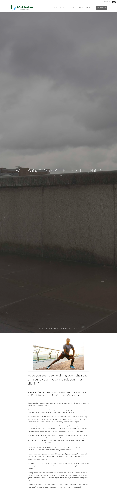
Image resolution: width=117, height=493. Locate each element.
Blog (81, 8)
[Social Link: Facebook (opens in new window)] (113, 2)
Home (54, 8)
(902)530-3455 (105, 1)
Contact (90, 8)
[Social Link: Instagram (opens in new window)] (115, 2)
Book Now (101, 8)
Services (71, 8)
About (62, 8)
